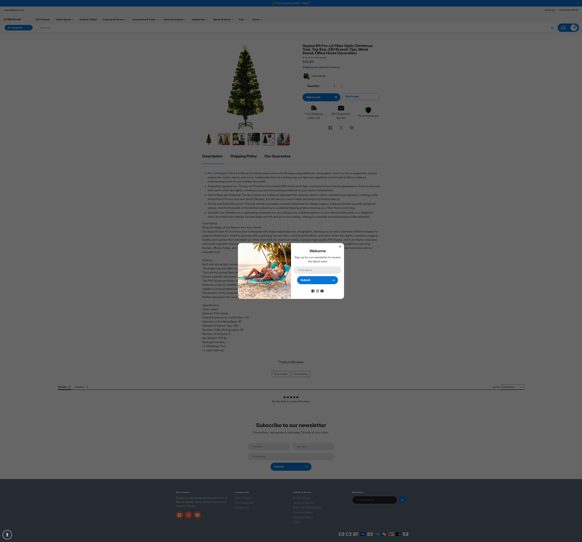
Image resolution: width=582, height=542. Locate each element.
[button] (7, 535)
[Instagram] (317, 290)
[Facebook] (312, 290)
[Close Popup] (340, 246)
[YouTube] (322, 290)
